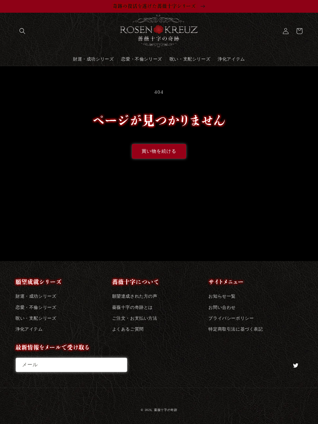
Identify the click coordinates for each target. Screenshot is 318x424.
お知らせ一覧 (222, 296)
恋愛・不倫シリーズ (36, 307)
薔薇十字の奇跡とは (132, 307)
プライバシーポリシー (231, 318)
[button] (22, 31)
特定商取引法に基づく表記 (235, 329)
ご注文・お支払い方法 (134, 318)
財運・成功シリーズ (36, 296)
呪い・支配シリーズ (36, 318)
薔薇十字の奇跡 (165, 410)
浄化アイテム (29, 329)
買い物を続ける (159, 151)
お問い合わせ (222, 307)
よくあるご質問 (128, 329)
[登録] (120, 365)
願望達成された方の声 (134, 296)
